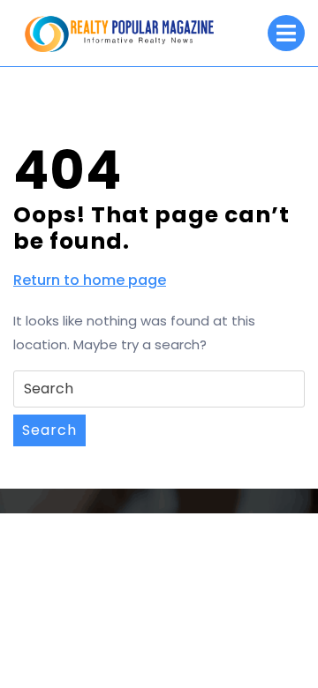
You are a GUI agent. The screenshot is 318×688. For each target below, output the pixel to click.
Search (49, 430)
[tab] (286, 33)
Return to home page (89, 280)
